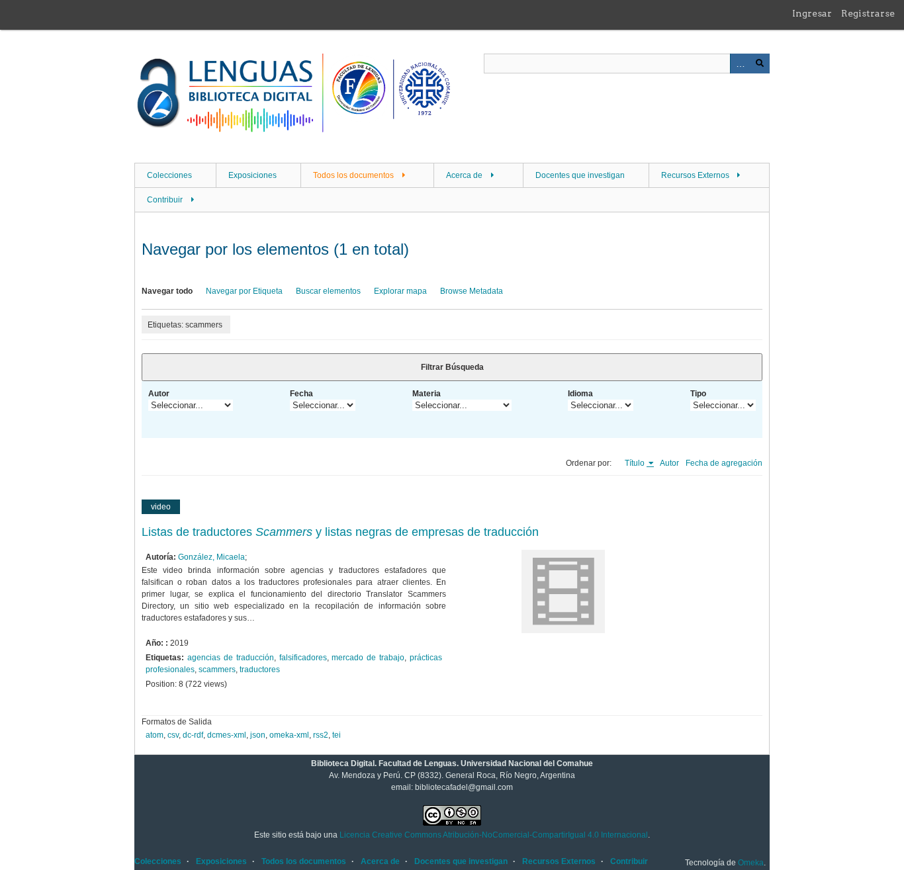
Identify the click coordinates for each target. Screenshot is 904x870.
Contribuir (165, 199)
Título (636, 463)
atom (154, 735)
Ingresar (812, 13)
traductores (260, 669)
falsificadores (303, 657)
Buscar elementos (328, 291)
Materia (426, 393)
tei (336, 735)
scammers (217, 669)
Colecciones (169, 175)
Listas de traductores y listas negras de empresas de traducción (340, 532)
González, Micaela (211, 557)
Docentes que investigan (580, 175)
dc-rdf (193, 735)
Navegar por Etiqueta (244, 291)
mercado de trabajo (368, 657)
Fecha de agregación (724, 463)
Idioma (580, 393)
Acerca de (464, 175)
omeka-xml (289, 735)
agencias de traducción (230, 657)
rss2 (320, 735)
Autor (158, 393)
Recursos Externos (695, 175)
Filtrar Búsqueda (452, 367)
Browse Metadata (471, 291)
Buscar (760, 63)
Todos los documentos (353, 175)
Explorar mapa (400, 291)
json (257, 735)
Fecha (301, 393)
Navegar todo (167, 291)
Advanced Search (740, 63)
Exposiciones (252, 175)
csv (173, 735)
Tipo (698, 393)
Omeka (751, 862)
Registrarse (868, 13)
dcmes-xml (226, 735)
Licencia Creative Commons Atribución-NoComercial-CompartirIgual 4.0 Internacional (493, 835)
